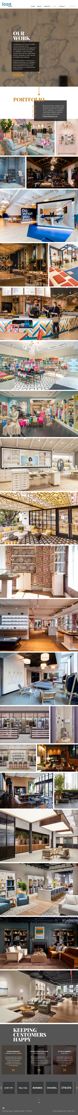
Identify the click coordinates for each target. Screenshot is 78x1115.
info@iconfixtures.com (50, 116)
